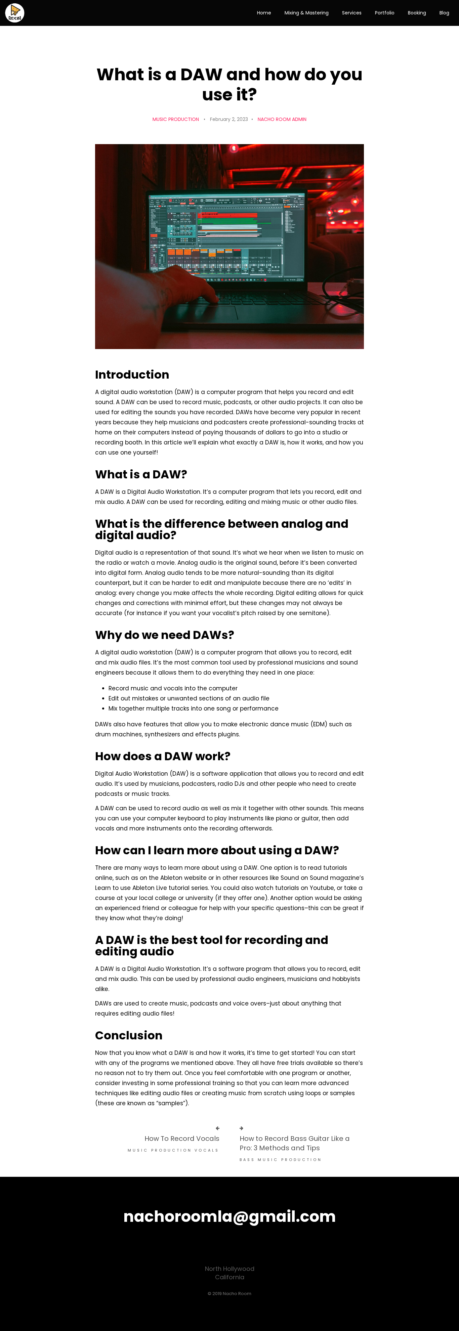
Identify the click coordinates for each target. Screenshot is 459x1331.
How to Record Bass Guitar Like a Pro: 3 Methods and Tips (295, 1143)
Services (352, 12)
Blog (444, 12)
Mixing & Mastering (307, 12)
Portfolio (384, 12)
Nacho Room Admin (282, 119)
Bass (247, 1159)
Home (264, 12)
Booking (417, 12)
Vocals (207, 1150)
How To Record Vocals (181, 1138)
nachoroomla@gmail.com (229, 1216)
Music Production (176, 119)
